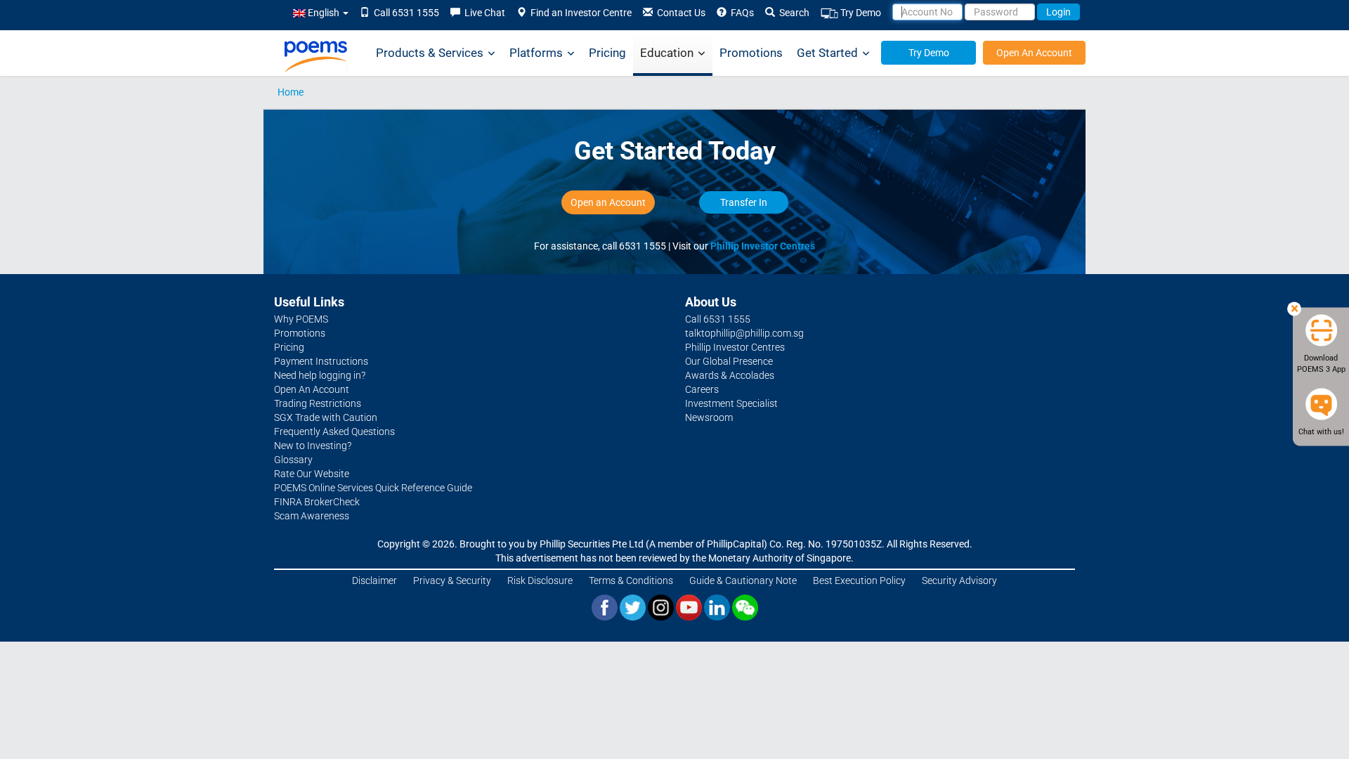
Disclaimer (374, 580)
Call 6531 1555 (404, 12)
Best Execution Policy (859, 580)
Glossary (293, 459)
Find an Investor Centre (579, 12)
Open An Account (1034, 52)
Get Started (827, 53)
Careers (702, 389)
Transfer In (744, 202)
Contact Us (679, 12)
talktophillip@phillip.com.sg (744, 333)
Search (792, 12)
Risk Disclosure (540, 580)
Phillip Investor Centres (762, 246)
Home (291, 92)
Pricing (607, 53)
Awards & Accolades (729, 375)
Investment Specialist (731, 403)
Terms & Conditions (631, 580)
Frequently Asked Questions (334, 431)
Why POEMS (301, 319)
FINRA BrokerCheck (317, 501)
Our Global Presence (729, 361)
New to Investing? (312, 445)
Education (666, 53)
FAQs (740, 12)
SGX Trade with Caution (325, 417)
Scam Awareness (311, 515)
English (323, 12)
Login (1058, 12)
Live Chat (482, 12)
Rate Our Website (311, 473)
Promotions (751, 53)
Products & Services (429, 53)
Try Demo (859, 12)
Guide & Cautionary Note (743, 580)
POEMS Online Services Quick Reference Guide (373, 487)
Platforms (536, 53)
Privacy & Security (452, 580)
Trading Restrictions (317, 403)
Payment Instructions (321, 361)
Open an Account (608, 202)
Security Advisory (959, 580)
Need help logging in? (319, 375)
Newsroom (709, 417)
